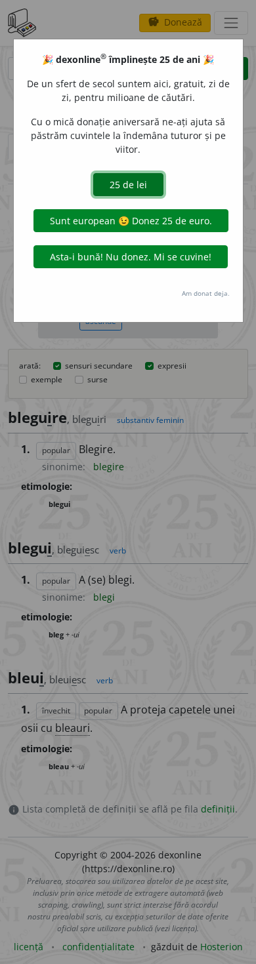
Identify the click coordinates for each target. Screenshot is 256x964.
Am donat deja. (206, 293)
